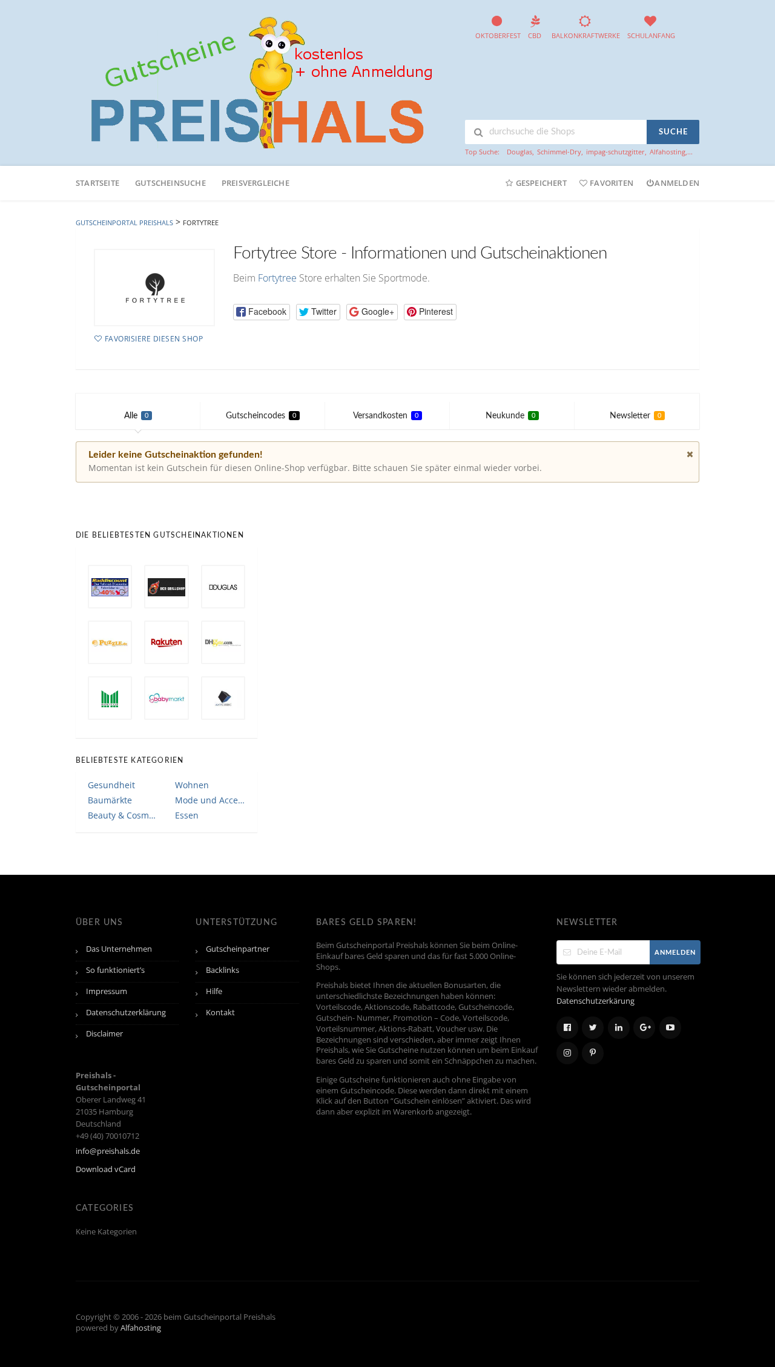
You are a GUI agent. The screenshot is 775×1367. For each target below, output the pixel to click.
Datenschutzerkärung (595, 1001)
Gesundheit (111, 785)
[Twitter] (593, 1027)
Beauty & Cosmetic (123, 815)
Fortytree (277, 278)
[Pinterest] (593, 1053)
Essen (187, 815)
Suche (673, 132)
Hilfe (214, 991)
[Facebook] (567, 1027)
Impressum (106, 991)
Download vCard (106, 1169)
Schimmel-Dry (559, 151)
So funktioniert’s (115, 970)
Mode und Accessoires (210, 800)
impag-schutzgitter (615, 151)
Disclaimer (104, 1034)
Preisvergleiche (255, 182)
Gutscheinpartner (237, 949)
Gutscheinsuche (170, 182)
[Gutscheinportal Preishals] (257, 81)
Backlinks (222, 970)
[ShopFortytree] (154, 287)
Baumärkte (110, 800)
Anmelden (677, 182)
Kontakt (220, 1012)
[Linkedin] (619, 1027)
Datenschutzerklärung (126, 1012)
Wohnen (192, 785)
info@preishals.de (108, 1151)
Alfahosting (667, 151)
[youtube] (670, 1027)
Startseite (97, 182)
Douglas (519, 151)
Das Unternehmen (119, 949)
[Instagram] (567, 1053)
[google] (644, 1027)
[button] (261, 312)
